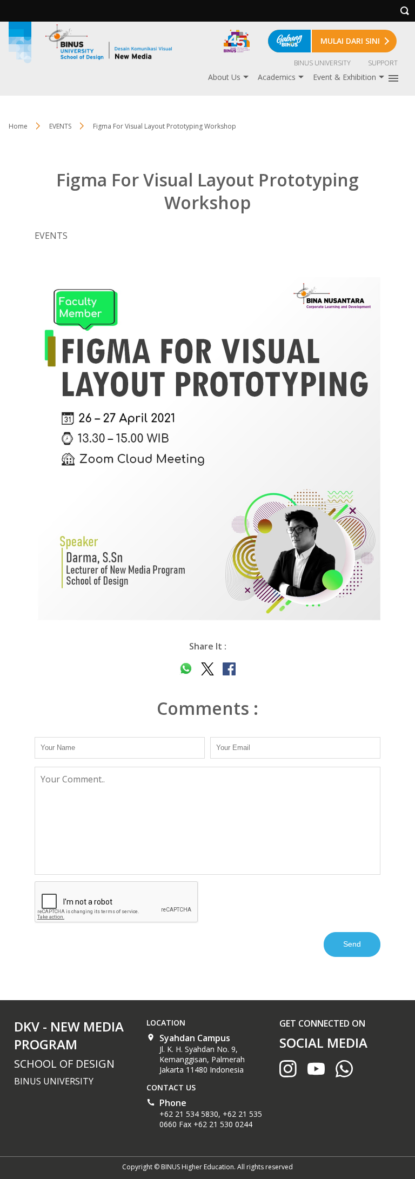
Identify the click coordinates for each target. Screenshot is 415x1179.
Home (18, 126)
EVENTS (60, 126)
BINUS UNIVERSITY (322, 63)
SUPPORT (383, 63)
